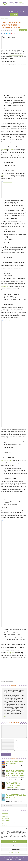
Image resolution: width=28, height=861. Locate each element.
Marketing (3, 149)
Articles (9, 7)
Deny (14, 845)
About (5, 857)
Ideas (17, 11)
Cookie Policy (10, 852)
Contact (20, 859)
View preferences (14, 849)
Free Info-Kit (14, 14)
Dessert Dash (5, 825)
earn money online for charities (16, 55)
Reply (5, 716)
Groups (22, 11)
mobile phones (4, 175)
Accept (14, 841)
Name (16, 740)
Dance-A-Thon (5, 816)
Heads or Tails (5, 813)
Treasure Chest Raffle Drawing (8, 821)
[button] (26, 828)
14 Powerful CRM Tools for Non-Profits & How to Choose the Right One (16, 795)
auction (23, 116)
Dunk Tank (4, 823)
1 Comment (23, 30)
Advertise (11, 857)
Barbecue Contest (5, 820)
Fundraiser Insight (14, 3)
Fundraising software (6, 460)
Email (16, 744)
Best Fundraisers (17, 7)
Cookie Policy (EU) (11, 859)
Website (16, 747)
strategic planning (11, 652)
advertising (10, 149)
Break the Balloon (5, 818)
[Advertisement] (14, 81)
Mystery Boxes (5, 814)
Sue (11, 30)
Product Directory (9, 11)
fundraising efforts (5, 286)
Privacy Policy (16, 852)
